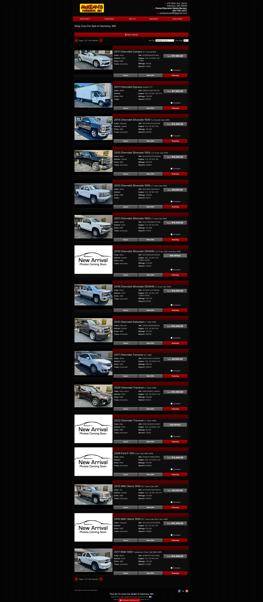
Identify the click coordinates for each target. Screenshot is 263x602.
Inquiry (125, 75)
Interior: (117, 58)
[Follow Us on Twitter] (183, 591)
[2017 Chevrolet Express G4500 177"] (93, 95)
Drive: (116, 61)
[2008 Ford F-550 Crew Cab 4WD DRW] (93, 461)
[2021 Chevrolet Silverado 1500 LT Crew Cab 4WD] (93, 227)
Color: (116, 55)
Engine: (141, 58)
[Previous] (76, 40)
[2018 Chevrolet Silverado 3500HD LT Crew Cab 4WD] (93, 295)
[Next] (101, 40)
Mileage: (141, 63)
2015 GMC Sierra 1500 (141, 519)
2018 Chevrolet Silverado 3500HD (142, 286)
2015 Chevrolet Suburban (135, 321)
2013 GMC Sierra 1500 (136, 486)
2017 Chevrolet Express (133, 86)
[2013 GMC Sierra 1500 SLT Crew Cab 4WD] (93, 494)
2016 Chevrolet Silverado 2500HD (147, 251)
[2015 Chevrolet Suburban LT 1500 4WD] (93, 330)
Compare (176, 70)
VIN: (140, 55)
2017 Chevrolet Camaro (135, 51)
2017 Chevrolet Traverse (133, 354)
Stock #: (141, 66)
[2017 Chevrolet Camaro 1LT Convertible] (93, 60)
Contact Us (86, 590)
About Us (80, 590)
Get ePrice (175, 255)
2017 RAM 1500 (138, 551)
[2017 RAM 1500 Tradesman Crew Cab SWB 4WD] (93, 560)
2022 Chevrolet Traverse (135, 420)
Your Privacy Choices (143, 596)
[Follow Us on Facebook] (179, 591)
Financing (175, 75)
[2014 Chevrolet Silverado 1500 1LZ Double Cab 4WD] (93, 128)
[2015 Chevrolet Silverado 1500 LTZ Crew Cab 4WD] (93, 161)
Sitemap (135, 596)
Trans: (116, 64)
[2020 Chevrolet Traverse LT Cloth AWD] (93, 396)
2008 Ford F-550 (133, 453)
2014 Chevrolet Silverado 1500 (141, 119)
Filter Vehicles (132, 35)
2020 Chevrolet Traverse (135, 387)
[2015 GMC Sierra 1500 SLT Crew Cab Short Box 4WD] (93, 527)
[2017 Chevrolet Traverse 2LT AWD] (93, 363)
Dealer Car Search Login (117, 596)
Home (75, 590)
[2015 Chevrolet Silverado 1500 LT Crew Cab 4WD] (93, 194)
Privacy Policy (93, 590)
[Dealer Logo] (103, 8)
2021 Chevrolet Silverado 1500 (140, 218)
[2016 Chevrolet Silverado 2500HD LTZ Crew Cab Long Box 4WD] (93, 259)
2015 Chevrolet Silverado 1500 (141, 152)
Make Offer (150, 75)
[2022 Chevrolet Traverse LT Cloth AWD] (93, 429)
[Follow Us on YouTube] (186, 591)
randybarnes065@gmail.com (173, 13)
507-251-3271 (145, 599)
